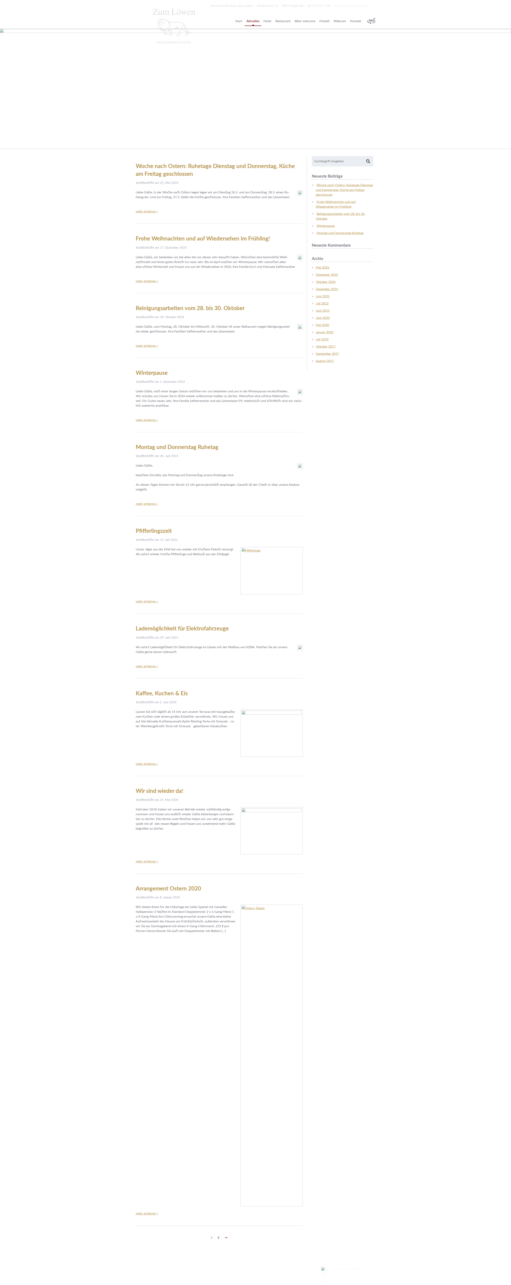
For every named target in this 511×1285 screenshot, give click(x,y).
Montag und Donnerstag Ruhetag (177, 447)
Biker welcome (305, 21)
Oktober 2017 (326, 346)
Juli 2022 (322, 303)
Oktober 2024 (326, 282)
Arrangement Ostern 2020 (168, 888)
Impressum (159, 1269)
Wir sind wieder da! (159, 791)
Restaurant (283, 21)
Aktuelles (253, 21)
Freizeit (324, 21)
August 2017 (325, 361)
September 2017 (327, 353)
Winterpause (152, 373)
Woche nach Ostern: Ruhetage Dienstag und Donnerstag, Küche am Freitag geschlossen (344, 190)
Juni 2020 (323, 318)
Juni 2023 (323, 296)
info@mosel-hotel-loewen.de (351, 6)
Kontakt (355, 21)
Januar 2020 (324, 332)
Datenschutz (179, 1269)
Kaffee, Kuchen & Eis (162, 693)
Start (238, 21)
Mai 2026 (322, 267)
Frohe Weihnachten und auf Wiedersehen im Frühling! (203, 238)
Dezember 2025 (327, 274)
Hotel (267, 21)
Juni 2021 (323, 310)
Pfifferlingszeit (154, 531)
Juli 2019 (322, 339)
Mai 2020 (322, 325)
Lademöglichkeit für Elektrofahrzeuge (182, 628)
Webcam (340, 21)
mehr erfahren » (147, 211)
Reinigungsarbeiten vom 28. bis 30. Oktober (190, 308)
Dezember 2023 (327, 289)
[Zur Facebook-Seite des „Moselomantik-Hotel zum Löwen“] (373, 6)
